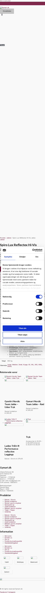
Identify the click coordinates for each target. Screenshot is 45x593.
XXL (32, 364)
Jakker (9, 238)
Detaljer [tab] (22, 257)
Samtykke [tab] (8, 257)
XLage (25, 364)
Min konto (8, 536)
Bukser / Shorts (10, 500)
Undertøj (8, 512)
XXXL (40, 364)
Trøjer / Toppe (10, 510)
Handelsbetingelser (11, 543)
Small (20, 364)
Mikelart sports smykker (13, 508)
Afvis (22, 341)
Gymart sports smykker (13, 503)
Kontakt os (8, 538)
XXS (36, 364)
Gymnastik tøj (9, 505)
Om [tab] (36, 257)
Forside (2, 238)
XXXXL (9, 366)
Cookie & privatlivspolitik (13, 541)
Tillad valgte (22, 335)
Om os (7, 539)
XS (29, 364)
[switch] (39, 304)
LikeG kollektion (10, 506)
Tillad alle (22, 328)
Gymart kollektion (11, 501)
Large (9, 364)
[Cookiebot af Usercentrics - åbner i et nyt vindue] (32, 250)
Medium (15, 364)
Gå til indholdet (5, 1)
